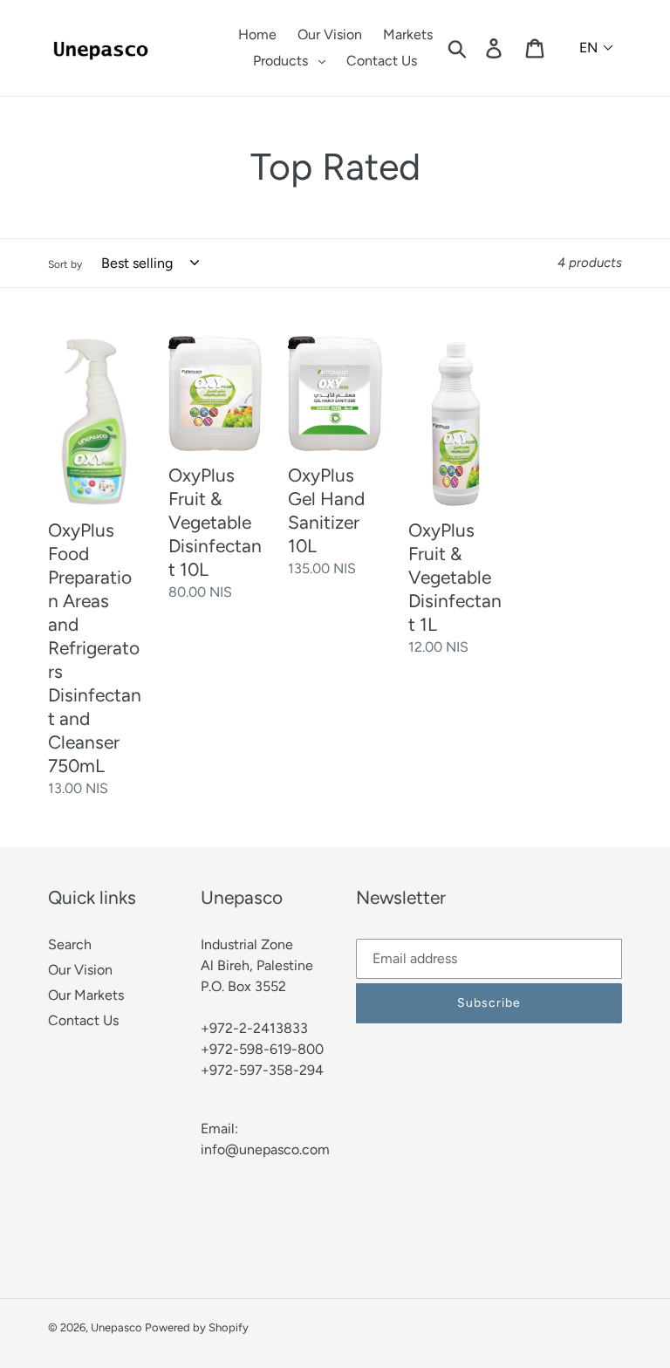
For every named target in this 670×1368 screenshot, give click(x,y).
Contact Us (83, 1020)
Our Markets (86, 995)
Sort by (65, 264)
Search (70, 944)
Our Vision (80, 969)
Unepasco (118, 1327)
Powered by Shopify (197, 1327)
